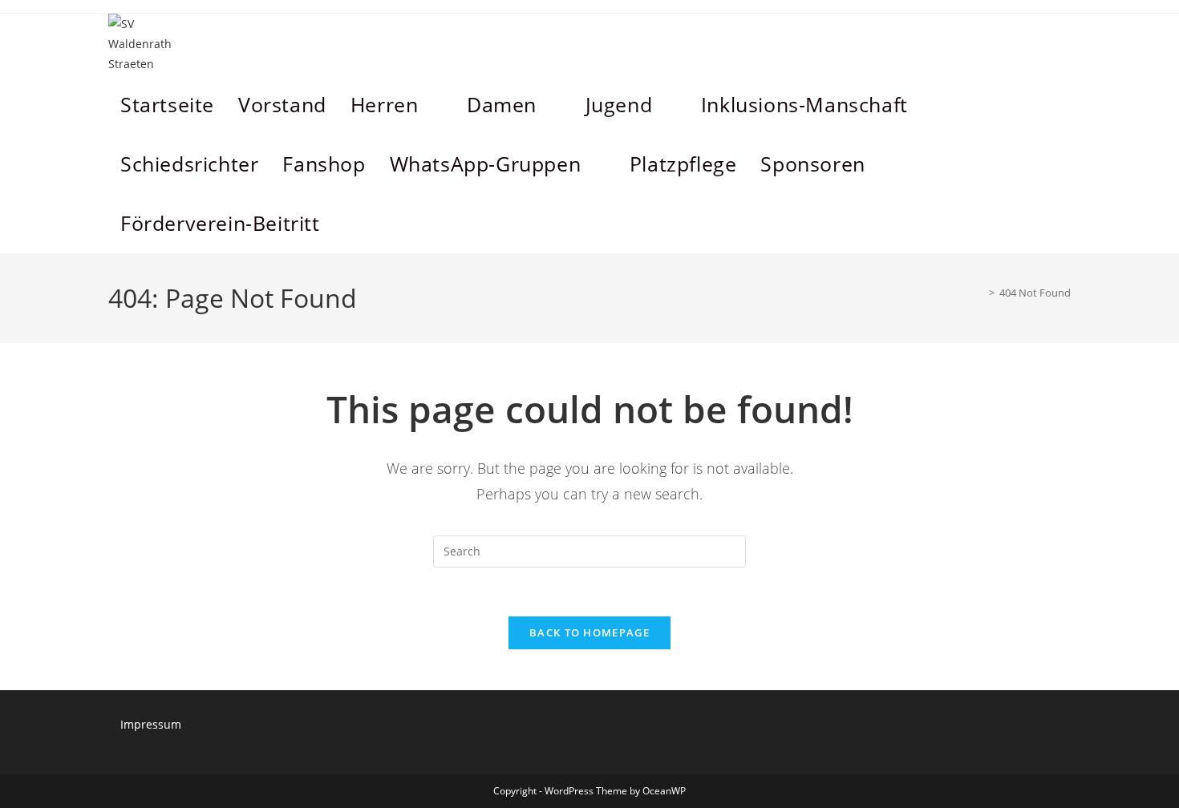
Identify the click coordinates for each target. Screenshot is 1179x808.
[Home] (980, 292)
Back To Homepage (589, 632)
